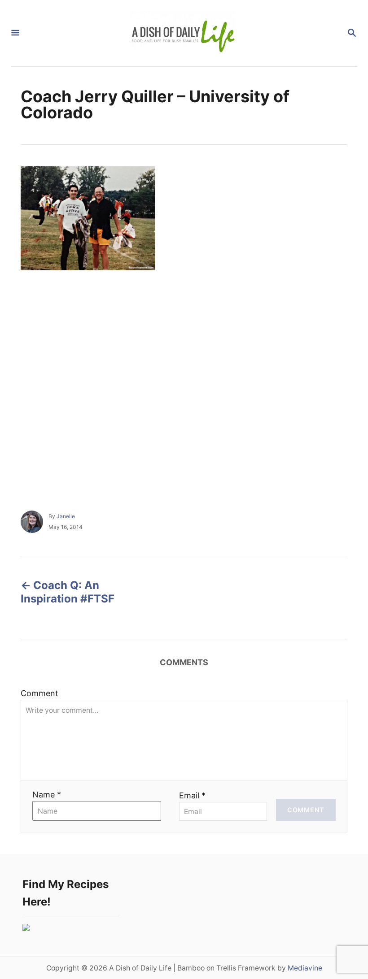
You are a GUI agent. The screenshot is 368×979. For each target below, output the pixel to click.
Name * (46, 794)
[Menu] (15, 33)
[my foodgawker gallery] (26, 928)
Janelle (66, 516)
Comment (39, 693)
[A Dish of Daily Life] (183, 33)
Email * (192, 795)
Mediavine (305, 968)
